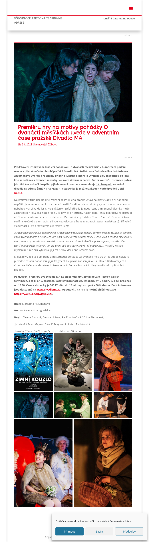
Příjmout (69, 531)
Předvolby (129, 531)
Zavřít (99, 531)
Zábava (52, 144)
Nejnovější (40, 144)
